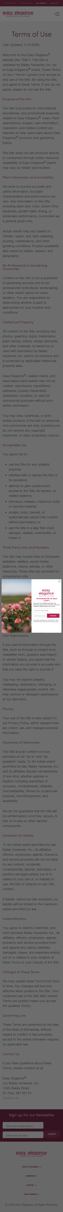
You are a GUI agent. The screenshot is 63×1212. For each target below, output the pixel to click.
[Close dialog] (59, 581)
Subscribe (53, 615)
